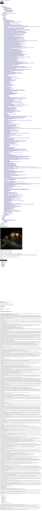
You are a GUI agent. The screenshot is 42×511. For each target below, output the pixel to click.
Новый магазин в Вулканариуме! (8, 71)
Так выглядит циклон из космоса (8, 91)
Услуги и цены (3, 263)
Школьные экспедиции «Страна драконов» (9, 182)
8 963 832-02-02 (2, 224)
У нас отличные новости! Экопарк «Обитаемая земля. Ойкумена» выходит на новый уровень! (14, 90)
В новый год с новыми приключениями (8, 151)
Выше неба (5, 86)
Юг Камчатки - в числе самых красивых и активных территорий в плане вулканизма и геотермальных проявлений (17, 158)
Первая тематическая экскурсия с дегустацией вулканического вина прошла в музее (13, 62)
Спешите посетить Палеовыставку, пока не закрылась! (10, 147)
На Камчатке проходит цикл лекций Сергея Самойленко (10, 56)
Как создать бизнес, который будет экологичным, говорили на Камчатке (12, 24)
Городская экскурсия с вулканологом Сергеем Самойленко (10, 61)
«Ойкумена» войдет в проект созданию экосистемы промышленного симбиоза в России (14, 41)
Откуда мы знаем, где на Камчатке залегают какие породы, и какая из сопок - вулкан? (13, 181)
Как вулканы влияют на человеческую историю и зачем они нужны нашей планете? (13, 73)
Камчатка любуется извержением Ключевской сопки (10, 125)
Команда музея (4, 18)
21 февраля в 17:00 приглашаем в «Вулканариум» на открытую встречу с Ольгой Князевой (14, 171)
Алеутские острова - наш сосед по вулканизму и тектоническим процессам (12, 197)
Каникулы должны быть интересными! (8, 88)
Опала (5, 180)
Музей (2, 14)
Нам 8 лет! (5, 113)
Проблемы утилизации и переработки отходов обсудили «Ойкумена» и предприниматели (14, 34)
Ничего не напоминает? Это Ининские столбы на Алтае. (10, 92)
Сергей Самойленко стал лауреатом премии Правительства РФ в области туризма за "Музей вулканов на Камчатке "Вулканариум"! (19, 47)
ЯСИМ (3, 306)
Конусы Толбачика (6, 121)
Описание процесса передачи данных (8, 213)
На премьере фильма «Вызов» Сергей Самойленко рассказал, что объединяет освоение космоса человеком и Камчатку (17, 69)
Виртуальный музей (4, 6)
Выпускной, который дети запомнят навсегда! (9, 185)
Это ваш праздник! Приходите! (7, 79)
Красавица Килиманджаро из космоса (8, 204)
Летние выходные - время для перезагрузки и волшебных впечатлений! (12, 111)
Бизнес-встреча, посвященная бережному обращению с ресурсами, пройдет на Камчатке (14, 37)
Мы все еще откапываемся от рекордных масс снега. (10, 163)
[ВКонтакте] (1, 260)
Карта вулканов (6, 9)
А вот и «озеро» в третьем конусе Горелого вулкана (10, 112)
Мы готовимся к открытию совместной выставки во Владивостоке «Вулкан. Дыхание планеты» (15, 97)
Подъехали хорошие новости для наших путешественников (11, 142)
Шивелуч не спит (6, 194)
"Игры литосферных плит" (7, 145)
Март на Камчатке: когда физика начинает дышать (9, 170)
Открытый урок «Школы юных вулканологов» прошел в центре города (12, 44)
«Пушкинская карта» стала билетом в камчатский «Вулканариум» (11, 45)
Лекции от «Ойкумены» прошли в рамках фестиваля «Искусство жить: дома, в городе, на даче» (15, 39)
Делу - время (5, 137)
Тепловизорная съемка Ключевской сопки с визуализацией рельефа (11, 124)
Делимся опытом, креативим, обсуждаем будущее (9, 196)
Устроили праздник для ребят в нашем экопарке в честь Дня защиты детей (12, 110)
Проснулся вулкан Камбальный (9, 10)
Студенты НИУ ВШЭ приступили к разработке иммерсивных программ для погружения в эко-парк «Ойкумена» (17, 189)
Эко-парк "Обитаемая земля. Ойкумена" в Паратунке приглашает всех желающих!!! (13, 118)
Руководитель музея (5, 15)
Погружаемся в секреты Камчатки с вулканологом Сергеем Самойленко (12, 199)
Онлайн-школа (3, 219)
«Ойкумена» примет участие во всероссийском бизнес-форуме (11, 49)
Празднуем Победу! (6, 188)
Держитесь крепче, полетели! (7, 122)
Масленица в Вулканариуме (7, 83)
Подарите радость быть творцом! (8, 78)
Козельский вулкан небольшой (7, 202)
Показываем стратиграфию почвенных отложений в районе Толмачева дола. (12, 210)
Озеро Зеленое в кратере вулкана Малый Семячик (9, 80)
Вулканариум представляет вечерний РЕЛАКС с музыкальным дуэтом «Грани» (13, 135)
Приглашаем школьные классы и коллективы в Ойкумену (10, 193)
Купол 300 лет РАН (6, 96)
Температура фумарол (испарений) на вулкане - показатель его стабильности (12, 161)
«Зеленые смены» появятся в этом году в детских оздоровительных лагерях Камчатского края (14, 31)
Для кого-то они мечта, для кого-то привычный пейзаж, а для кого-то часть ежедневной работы (15, 149)
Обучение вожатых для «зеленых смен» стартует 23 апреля (10, 33)
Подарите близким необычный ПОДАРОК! (9, 20)
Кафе (3, 217)
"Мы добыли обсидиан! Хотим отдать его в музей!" (10, 108)
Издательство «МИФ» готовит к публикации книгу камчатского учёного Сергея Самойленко (14, 27)
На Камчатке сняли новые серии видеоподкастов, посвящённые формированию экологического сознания (16, 63)
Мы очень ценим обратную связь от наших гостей (9, 205)
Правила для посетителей (6, 215)
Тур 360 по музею (5, 12)
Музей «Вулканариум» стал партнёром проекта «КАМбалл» (11, 57)
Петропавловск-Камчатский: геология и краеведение (10, 60)
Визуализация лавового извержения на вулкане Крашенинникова (11, 130)
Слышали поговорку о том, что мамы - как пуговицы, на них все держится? (12, 101)
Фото (4, 17)
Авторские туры (3, 264)
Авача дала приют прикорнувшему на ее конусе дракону (10, 129)
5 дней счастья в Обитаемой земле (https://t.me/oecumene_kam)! (11, 126)
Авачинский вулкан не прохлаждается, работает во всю (10, 133)
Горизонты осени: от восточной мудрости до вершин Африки (11, 168)
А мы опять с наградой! (7, 153)
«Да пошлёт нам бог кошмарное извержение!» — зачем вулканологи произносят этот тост (14, 28)
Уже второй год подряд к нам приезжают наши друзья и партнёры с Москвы (12, 203)
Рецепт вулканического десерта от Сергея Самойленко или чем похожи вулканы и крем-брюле (14, 51)
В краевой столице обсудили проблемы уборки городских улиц (11, 42)
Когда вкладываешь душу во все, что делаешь (9, 143)
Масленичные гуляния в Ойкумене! (8, 82)
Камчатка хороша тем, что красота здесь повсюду (9, 209)
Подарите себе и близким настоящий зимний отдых (10, 155)
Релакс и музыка (6, 119)
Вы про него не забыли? (7, 162)
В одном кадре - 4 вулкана (7, 95)
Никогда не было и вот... (7, 146)
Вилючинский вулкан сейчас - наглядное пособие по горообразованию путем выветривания (14, 117)
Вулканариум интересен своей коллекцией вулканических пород (11, 159)
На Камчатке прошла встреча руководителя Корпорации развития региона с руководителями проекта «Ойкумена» (17, 29)
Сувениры (3, 218)
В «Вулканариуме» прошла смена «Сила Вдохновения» (10, 68)
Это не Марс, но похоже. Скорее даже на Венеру (9, 100)
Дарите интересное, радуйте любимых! (8, 84)
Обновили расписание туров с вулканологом (9, 164)
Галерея (4, 16)
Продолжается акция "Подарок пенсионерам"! (9, 105)
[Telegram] (4, 260)
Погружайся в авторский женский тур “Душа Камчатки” (10, 107)
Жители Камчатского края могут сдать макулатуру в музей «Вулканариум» (12, 50)
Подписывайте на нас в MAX (7, 176)
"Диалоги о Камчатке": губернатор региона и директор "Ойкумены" (12, 36)
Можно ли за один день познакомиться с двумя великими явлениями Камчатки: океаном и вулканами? (15, 178)
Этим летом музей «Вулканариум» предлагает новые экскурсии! (11, 64)
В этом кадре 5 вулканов (7, 173)
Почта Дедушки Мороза (7, 22)
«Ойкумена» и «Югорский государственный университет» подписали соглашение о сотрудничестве (15, 32)
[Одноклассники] (3, 260)
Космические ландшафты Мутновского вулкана (9, 134)
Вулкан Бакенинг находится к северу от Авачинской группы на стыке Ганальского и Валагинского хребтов (16, 150)
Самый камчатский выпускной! (7, 190)
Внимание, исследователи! (7, 115)
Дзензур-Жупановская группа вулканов (8, 139)
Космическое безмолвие (7, 160)
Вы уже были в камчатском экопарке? (8, 87)
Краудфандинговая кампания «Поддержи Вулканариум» (9, 13)
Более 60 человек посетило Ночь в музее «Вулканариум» (10, 58)
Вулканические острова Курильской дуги (8, 81)
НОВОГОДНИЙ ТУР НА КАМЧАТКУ (8, 187)
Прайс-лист (4, 216)
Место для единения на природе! (8, 85)
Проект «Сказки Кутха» (7, 23)
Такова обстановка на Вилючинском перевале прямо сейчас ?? (11, 195)
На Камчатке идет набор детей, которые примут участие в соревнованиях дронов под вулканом (15, 43)
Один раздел (5, 221)
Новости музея (4, 19)
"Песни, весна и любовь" (7, 74)
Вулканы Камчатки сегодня (7, 7)
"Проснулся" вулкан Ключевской (8, 211)
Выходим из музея (6, 169)
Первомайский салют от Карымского (8, 102)
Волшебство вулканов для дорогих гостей (9, 148)
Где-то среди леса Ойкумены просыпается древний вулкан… (11, 192)
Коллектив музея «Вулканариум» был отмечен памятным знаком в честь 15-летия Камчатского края (15, 67)
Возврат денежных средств (7, 214)
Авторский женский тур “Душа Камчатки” (9, 104)
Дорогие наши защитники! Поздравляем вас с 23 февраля (10, 172)
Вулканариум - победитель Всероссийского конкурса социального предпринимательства (14, 200)
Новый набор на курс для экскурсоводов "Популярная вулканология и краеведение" (13, 46)
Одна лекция (5, 222)
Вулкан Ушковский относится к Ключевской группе (10, 207)
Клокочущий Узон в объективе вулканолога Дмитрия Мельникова (11, 93)
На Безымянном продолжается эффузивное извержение (10, 76)
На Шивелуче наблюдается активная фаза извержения (10, 165)
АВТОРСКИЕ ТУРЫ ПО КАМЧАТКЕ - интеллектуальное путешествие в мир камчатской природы (15, 116)
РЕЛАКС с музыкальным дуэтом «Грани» (9, 109)
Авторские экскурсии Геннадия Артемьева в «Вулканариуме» (11, 59)
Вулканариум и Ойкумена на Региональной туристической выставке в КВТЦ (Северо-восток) (14, 141)
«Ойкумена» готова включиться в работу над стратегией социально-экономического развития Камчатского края (16, 30)
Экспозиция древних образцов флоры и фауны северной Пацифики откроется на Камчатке (14, 54)
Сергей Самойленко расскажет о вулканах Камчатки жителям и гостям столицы (13, 53)
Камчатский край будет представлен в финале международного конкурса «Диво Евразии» (14, 66)
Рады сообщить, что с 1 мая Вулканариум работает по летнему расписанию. (12, 186)
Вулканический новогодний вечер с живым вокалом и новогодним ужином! (12, 152)
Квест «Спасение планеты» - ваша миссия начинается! (10, 179)
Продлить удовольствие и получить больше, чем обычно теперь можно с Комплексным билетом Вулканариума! (16, 156)
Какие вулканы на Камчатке (7, 8)
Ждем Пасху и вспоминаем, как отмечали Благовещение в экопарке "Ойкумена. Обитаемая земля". (15, 98)
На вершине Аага (6, 75)
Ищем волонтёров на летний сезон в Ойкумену (9, 198)
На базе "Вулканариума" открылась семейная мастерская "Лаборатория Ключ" (13, 21)
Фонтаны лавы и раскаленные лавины (8, 99)
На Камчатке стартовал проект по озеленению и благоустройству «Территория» (13, 35)
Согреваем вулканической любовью (8, 77)
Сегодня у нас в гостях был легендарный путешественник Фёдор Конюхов (12, 127)
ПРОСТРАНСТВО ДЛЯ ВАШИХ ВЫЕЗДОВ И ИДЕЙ (10, 184)
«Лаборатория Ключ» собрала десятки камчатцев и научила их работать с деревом (13, 48)
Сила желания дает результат (7, 136)
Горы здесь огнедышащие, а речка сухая (8, 212)
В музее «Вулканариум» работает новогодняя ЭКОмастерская (11, 65)
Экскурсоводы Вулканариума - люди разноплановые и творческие (11, 131)
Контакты (3, 223)
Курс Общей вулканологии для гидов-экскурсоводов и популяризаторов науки (13, 70)
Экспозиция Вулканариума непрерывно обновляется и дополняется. (12, 175)
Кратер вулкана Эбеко (6, 201)
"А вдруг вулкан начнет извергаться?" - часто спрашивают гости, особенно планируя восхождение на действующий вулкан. (18, 120)
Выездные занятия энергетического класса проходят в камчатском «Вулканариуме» (13, 25)
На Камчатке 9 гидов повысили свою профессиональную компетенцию (12, 52)
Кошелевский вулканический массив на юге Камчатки (10, 114)
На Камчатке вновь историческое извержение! (9, 138)
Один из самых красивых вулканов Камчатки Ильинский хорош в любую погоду (13, 206)
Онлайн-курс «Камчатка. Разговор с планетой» (8, 220)
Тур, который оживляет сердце (7, 103)
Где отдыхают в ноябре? (7, 144)
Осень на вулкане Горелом (7, 132)
